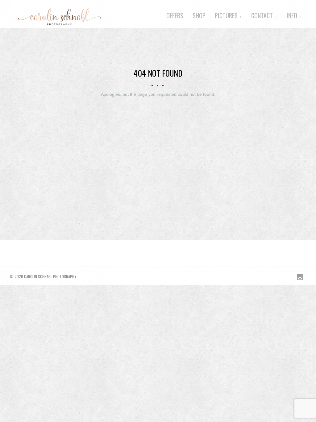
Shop (199, 15)
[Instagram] (300, 278)
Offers (174, 15)
